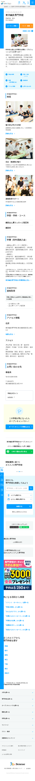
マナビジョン (6, 3)
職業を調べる (6, 712)
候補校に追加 (27, 31)
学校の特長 (11, 74)
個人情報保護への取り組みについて (13, 768)
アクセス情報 (11, 86)
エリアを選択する (16, 495)
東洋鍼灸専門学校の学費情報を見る (17, 280)
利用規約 (4, 750)
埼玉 (6, 659)
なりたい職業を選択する (18, 499)
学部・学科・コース (26, 75)
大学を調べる (6, 692)
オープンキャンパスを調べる (10, 705)
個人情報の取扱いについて (25, 746)
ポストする (15, 527)
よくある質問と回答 (7, 754)
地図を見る (9, 334)
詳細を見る (9, 133)
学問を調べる (6, 718)
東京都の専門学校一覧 (22, 682)
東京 (6, 668)
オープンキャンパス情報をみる (19, 427)
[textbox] (19, 488)
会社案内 (28, 768)
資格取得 (25, 80)
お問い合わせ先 (27, 86)
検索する (19, 506)
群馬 (6, 655)
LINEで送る (25, 527)
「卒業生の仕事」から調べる (14, 620)
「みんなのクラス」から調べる (15, 611)
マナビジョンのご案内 (7, 746)
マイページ (5, 725)
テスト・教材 (6, 731)
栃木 (6, 650)
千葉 (6, 664)
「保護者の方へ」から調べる (14, 625)
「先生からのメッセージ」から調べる (17, 629)
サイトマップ (21, 750)
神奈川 (7, 673)
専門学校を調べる (10, 682)
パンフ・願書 (26, 26)
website (10, 397)
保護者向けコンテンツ (8, 738)
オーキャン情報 (11, 26)
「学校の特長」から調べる (14, 607)
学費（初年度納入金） (12, 81)
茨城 (6, 646)
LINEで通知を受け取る (19, 451)
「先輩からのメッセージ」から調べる (17, 616)
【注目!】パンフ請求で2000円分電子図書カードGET (17, 6)
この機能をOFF (17, 542)
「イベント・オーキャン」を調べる (17, 602)
